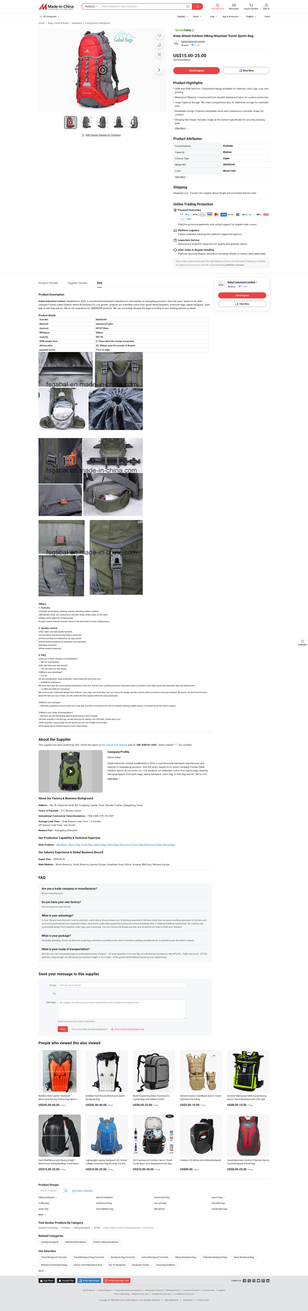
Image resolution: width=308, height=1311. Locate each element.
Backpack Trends (140, 1264)
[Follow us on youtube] (258, 1280)
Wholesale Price (173, 1290)
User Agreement (171, 1300)
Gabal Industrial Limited (193, 41)
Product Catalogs (84, 1190)
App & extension (230, 16)
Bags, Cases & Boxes (58, 22)
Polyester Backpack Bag (215, 1257)
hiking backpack (46, 1197)
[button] (187, 6)
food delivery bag (104, 1208)
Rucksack (125, 844)
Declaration (188, 1300)
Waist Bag (113, 844)
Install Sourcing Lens (118, 1280)
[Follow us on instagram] (254, 1280)
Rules (267, 16)
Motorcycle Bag (152, 844)
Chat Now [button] (248, 70)
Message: (51, 1002)
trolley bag (43, 1203)
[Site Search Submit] (197, 6)
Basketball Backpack (75, 1241)
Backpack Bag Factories (123, 1257)
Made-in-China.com (140, 1294)
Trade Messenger (89, 1280)
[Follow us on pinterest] (263, 1280)
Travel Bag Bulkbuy (165, 1264)
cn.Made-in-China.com (184, 1294)
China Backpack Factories (54, 1257)
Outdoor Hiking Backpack (105, 1241)
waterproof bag (104, 1203)
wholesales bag (219, 1208)
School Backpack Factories (155, 1257)
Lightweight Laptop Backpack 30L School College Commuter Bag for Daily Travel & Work (106, 1163)
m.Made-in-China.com (161, 1294)
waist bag (43, 1208)
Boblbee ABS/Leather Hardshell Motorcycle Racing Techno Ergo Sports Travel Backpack (57, 1099)
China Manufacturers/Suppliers (128, 1290)
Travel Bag (86, 844)
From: (53, 985)
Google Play (66, 1280)
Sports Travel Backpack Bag (88, 1264)
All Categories (49, 16)
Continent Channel (191, 1290)
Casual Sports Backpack (98, 22)
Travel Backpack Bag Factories (89, 1257)
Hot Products (89, 1290)
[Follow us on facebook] (244, 1280)
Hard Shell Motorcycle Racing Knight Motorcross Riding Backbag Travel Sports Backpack (59, 1163)
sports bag (217, 1197)
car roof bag (160, 1203)
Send (62, 1029)
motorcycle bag (161, 1197)
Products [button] (90, 6)
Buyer (196, 16)
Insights (221, 1290)
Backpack (77, 22)
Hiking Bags (168, 844)
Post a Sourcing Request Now (127, 1029)
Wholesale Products (154, 1290)
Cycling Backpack (50, 1241)
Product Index (209, 1290)
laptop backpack (104, 1197)
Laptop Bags (100, 844)
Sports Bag (74, 844)
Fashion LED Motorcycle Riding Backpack (200, 1160)
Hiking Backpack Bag (185, 1257)
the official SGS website (114, 744)
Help (212, 16)
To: (54, 993)
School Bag (137, 844)
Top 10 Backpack (116, 1264)
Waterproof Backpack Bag (54, 1264)
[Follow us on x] (249, 1280)
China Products (104, 1290)
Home (41, 22)
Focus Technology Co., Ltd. (131, 1300)
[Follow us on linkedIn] (268, 1280)
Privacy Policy (203, 1300)
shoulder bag (218, 1203)
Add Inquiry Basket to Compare (103, 135)
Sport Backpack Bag (244, 1257)
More (41, 1270)
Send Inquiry (196, 70)
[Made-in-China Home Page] (55, 6)
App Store (46, 1280)
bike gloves (159, 1208)
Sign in (266, 8)
